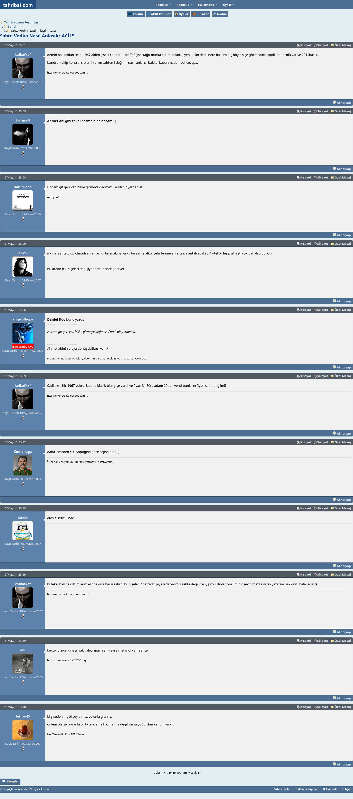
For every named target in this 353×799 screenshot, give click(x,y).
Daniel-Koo (23, 187)
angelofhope (22, 319)
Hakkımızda (330, 789)
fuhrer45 (23, 716)
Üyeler (184, 14)
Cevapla (12, 781)
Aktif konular (161, 14)
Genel (11, 26)
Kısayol (305, 45)
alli (22, 650)
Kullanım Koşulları (307, 789)
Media (23, 518)
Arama (222, 14)
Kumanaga (23, 451)
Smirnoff (23, 120)
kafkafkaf (23, 54)
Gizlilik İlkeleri (282, 789)
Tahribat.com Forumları (21, 22)
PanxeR (23, 253)
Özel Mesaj (343, 45)
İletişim (346, 789)
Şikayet (322, 45)
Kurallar (203, 14)
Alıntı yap (343, 102)
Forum (138, 14)
